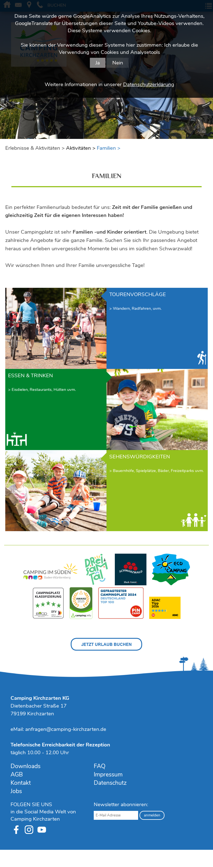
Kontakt (21, 783)
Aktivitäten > (80, 148)
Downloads (25, 766)
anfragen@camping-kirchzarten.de (65, 729)
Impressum (108, 774)
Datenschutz (110, 783)
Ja (97, 62)
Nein (117, 62)
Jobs (16, 791)
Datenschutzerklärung (148, 84)
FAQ (99, 766)
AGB (17, 774)
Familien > (108, 148)
